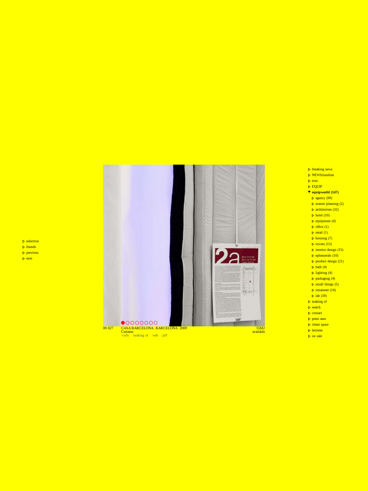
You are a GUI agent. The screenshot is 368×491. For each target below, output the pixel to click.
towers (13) (324, 244)
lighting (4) (324, 273)
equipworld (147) (325, 192)
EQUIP (317, 186)
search (316, 307)
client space (320, 324)
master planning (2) (330, 204)
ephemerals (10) (327, 255)
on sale (317, 336)
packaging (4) (325, 278)
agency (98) (324, 198)
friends (31, 247)
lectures (317, 330)
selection (32, 241)
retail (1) (322, 232)
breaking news (322, 169)
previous (32, 252)
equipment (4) (326, 221)
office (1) (322, 227)
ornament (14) (326, 290)
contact (317, 313)
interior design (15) (329, 250)
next (29, 258)
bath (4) (321, 267)
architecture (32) (327, 209)
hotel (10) (323, 215)
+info (125, 335)
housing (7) (324, 238)
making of (140, 335)
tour (315, 181)
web (155, 335)
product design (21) (330, 261)
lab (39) (321, 296)
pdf (164, 335)
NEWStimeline (323, 175)
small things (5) (327, 284)
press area (319, 319)
